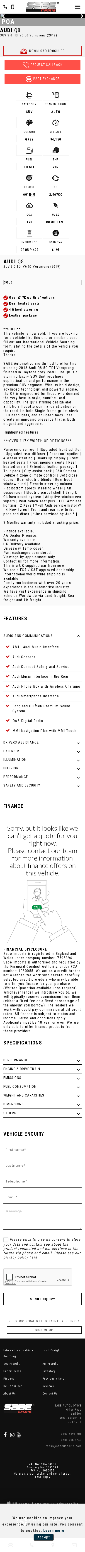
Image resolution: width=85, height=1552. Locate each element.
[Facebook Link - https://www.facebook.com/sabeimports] (5, 1435)
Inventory (49, 1371)
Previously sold (54, 1378)
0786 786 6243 (71, 1440)
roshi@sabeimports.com (64, 1446)
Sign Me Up (44, 1330)
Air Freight (50, 1363)
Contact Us (50, 1393)
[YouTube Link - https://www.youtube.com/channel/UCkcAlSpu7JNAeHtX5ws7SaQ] (19, 1435)
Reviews (48, 1386)
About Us (9, 1393)
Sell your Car (12, 1386)
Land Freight (52, 1350)
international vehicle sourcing (18, 1353)
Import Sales (12, 1371)
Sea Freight (11, 1363)
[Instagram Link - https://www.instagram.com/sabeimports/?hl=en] (12, 1435)
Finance (9, 1378)
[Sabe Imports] (43, 7)
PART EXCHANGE (46, 79)
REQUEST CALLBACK (46, 65)
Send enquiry (42, 1299)
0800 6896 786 (71, 1433)
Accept (43, 1537)
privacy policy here (20, 1257)
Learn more (54, 1530)
